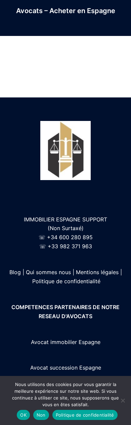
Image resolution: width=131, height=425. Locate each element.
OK (23, 415)
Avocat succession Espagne (65, 367)
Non (41, 415)
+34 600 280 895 (70, 237)
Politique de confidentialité (66, 281)
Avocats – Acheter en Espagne (65, 11)
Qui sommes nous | (50, 272)
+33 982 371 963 (70, 246)
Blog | (16, 272)
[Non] (122, 400)
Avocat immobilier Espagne (65, 342)
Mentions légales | (99, 272)
